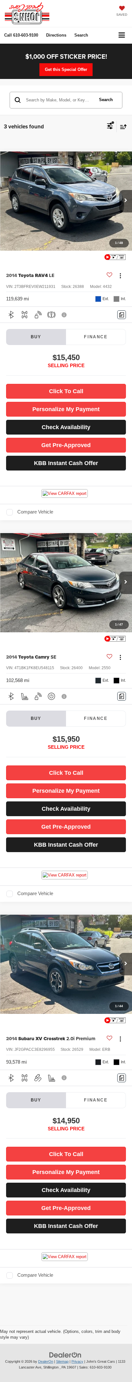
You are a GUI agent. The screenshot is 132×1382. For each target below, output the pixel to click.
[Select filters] (110, 126)
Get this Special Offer (66, 69)
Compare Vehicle (35, 511)
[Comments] (121, 314)
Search (106, 99)
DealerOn (45, 1361)
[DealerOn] (65, 1354)
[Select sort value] (122, 126)
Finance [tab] (96, 336)
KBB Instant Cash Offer (66, 463)
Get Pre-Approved (66, 445)
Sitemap (62, 1361)
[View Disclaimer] (64, 315)
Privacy (77, 1361)
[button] (21, 35)
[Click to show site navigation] (122, 35)
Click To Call (66, 391)
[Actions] (120, 275)
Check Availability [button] (66, 427)
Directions (56, 35)
